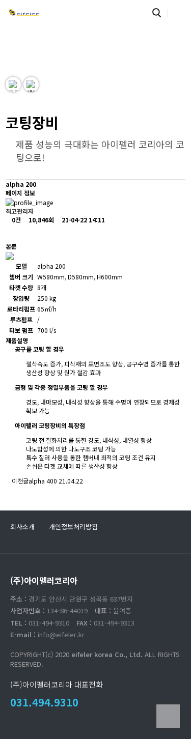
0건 (15, 219)
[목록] (14, 233)
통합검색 (156, 13)
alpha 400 (43, 480)
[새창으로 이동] (13, 84)
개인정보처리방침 (73, 526)
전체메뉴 (178, 12)
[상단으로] (168, 716)
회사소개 (22, 526)
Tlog (24, 12)
